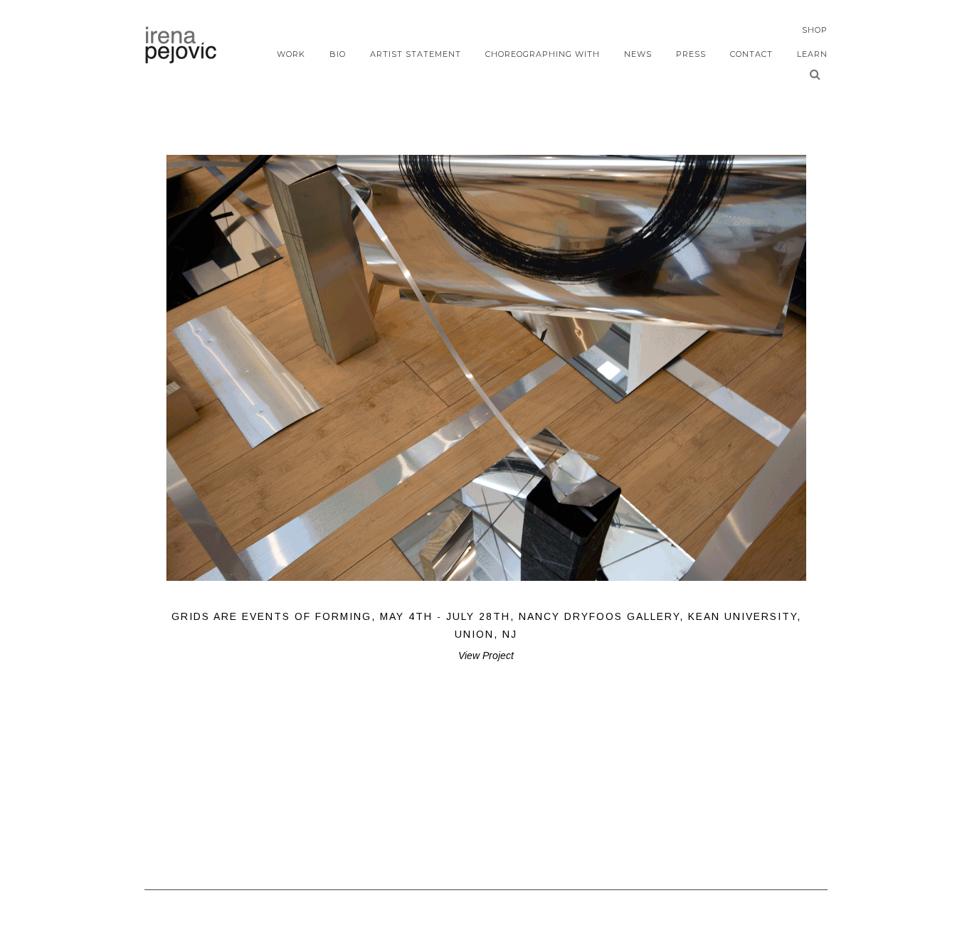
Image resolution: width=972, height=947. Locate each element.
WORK (291, 54)
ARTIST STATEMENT (415, 54)
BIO (337, 54)
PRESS (691, 54)
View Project (486, 655)
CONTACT (751, 54)
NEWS (638, 54)
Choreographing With (542, 54)
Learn (812, 54)
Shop (815, 30)
